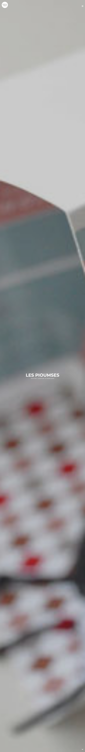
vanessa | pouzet (50, 378)
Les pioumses (42, 375)
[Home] (6, 6)
